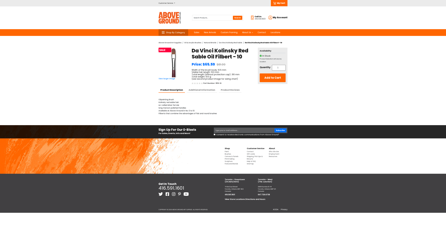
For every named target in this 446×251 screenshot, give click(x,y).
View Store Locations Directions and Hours (245, 199)
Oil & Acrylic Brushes (192, 42)
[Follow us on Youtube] (186, 194)
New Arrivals (210, 32)
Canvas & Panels (231, 156)
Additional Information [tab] (202, 89)
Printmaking (229, 159)
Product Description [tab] (171, 89)
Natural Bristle (210, 42)
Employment (274, 154)
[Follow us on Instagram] (174, 194)
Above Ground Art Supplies (170, 42)
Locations (275, 32)
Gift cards (251, 154)
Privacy (284, 209)
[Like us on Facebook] (168, 194)
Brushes (228, 154)
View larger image (167, 78)
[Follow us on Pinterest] (179, 194)
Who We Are (274, 151)
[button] (167, 3)
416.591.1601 (171, 188)
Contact (262, 32)
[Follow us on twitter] (161, 194)
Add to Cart (272, 78)
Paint (227, 151)
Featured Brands (231, 164)
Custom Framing (229, 32)
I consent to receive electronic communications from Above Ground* (247, 134)
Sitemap (250, 164)
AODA (275, 209)
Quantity (265, 67)
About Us (246, 32)
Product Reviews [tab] (230, 89)
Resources (273, 156)
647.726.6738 (264, 194)
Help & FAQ (251, 161)
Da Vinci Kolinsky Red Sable (230, 42)
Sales (196, 32)
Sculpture (229, 161)
